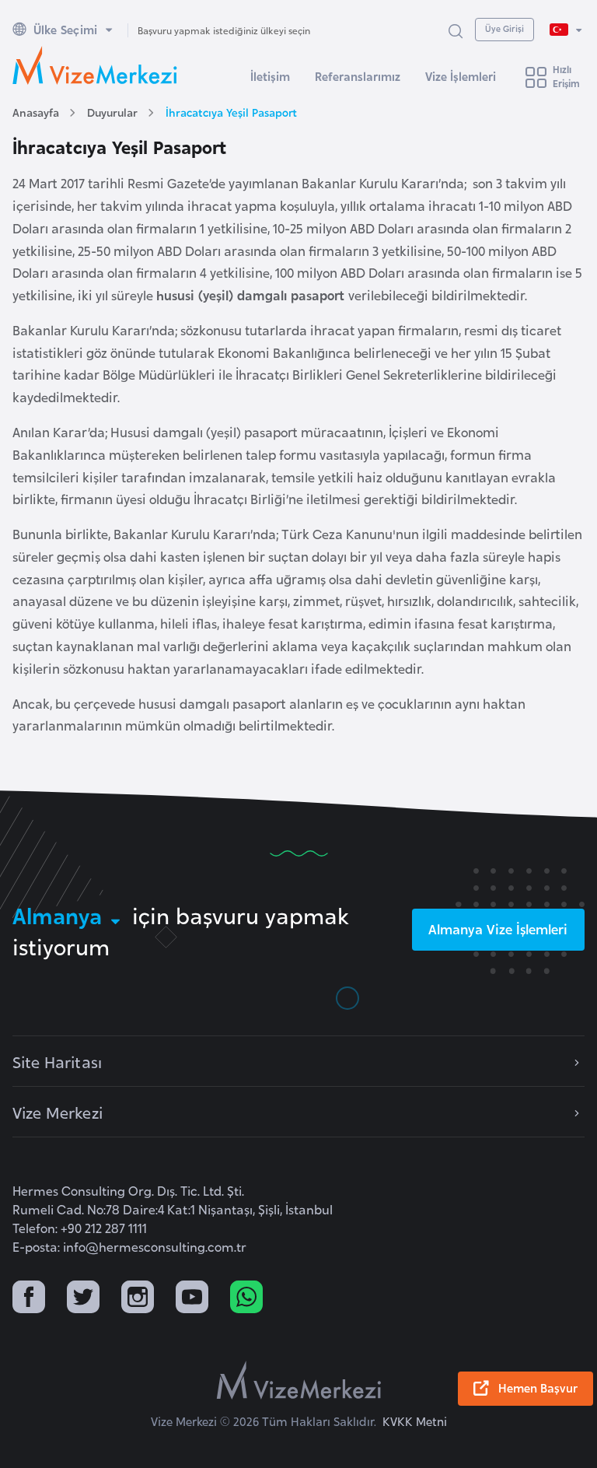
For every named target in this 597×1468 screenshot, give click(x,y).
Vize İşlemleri (460, 76)
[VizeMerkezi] (298, 1380)
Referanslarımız (357, 76)
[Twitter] (83, 1298)
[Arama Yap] (456, 30)
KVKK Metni (414, 1421)
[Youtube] (192, 1298)
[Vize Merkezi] (94, 65)
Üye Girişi (504, 28)
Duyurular (112, 111)
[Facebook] (28, 1298)
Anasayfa (35, 111)
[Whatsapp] (246, 1298)
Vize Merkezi (57, 1111)
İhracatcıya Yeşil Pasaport (231, 111)
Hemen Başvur (538, 1387)
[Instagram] (137, 1298)
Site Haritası (57, 1061)
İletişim (270, 76)
